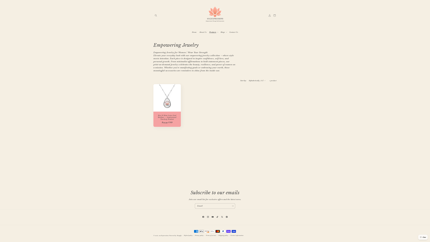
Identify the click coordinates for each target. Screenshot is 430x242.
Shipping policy (223, 235)
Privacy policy (199, 235)
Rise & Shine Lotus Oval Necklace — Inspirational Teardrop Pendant (167, 117)
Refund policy (188, 235)
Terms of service (211, 235)
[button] (155, 15)
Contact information (237, 235)
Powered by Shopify (175, 235)
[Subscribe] (232, 206)
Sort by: (243, 81)
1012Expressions (164, 235)
